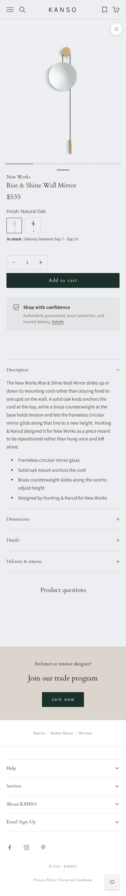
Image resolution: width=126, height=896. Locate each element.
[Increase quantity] (40, 262)
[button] (63, 768)
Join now (63, 699)
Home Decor (62, 733)
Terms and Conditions (75, 880)
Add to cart (63, 280)
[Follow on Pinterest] (43, 847)
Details (58, 321)
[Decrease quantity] (14, 262)
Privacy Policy (45, 880)
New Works (18, 177)
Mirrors (85, 733)
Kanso (39, 733)
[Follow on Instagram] (26, 847)
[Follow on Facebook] (9, 847)
